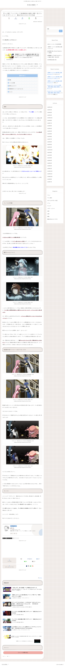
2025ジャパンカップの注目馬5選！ (54, 44)
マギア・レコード (9, 538)
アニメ (4, 538)
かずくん (12, 528)
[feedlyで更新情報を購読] (14, 533)
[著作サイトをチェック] (11, 533)
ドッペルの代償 (12, 82)
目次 (22, 75)
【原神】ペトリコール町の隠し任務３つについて (54, 47)
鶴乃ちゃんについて (12, 85)
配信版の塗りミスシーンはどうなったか (16, 88)
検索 (48, 28)
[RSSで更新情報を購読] (16, 533)
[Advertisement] (22, 27)
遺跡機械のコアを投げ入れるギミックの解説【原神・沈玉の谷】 (54, 56)
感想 (10, 79)
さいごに (10, 91)
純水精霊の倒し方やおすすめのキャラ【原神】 (54, 52)
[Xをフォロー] (13, 533)
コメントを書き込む (23, 652)
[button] (36, 18)
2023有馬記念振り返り (52, 59)
